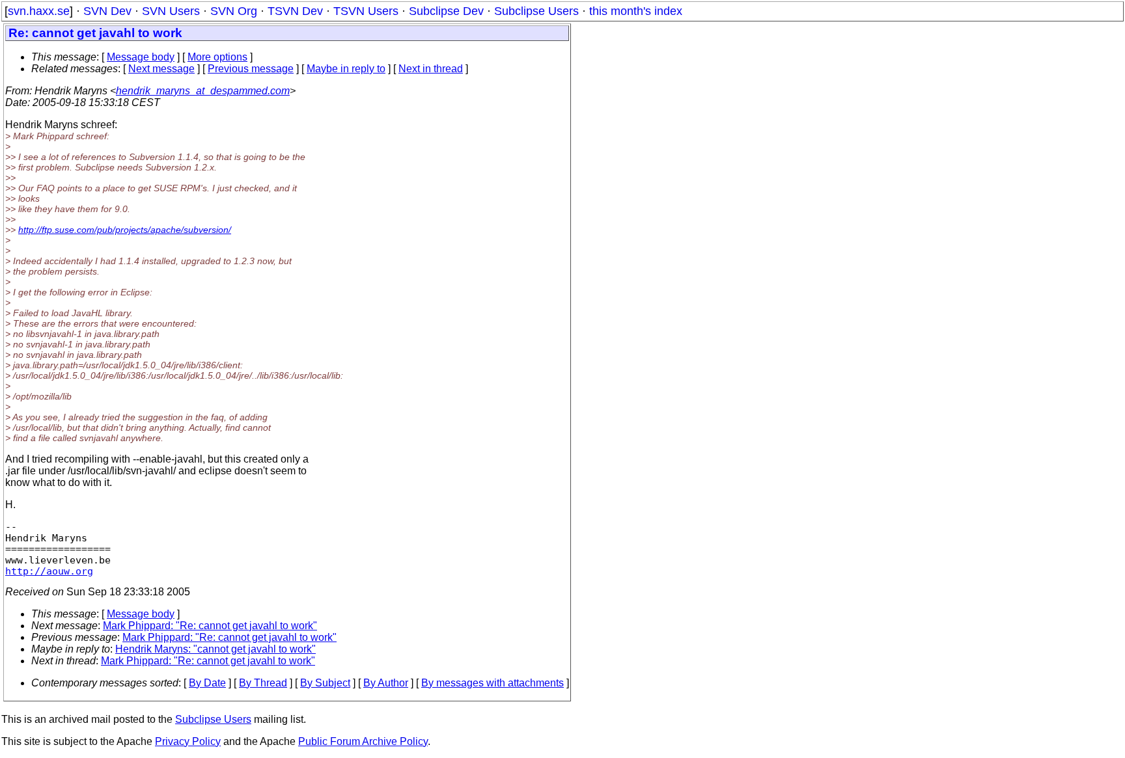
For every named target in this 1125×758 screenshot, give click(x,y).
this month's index (635, 11)
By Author (385, 682)
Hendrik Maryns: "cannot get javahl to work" (215, 649)
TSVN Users (365, 11)
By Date (207, 682)
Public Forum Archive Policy (363, 741)
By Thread (263, 682)
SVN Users (171, 11)
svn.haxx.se (39, 11)
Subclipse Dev (446, 11)
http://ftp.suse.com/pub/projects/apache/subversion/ (124, 229)
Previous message (251, 68)
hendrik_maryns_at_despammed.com (203, 90)
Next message (161, 68)
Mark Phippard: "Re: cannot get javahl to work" (210, 625)
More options (217, 56)
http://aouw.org (49, 570)
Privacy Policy (188, 741)
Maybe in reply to (346, 68)
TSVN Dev (295, 11)
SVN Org (233, 11)
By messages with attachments (492, 682)
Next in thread (430, 68)
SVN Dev (107, 11)
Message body (140, 56)
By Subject (325, 682)
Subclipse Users (536, 11)
